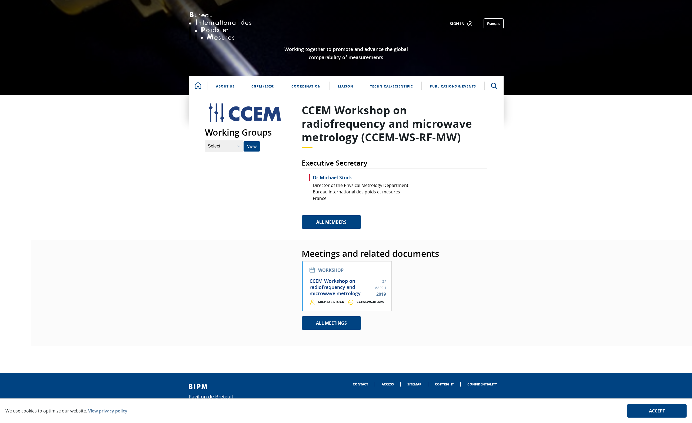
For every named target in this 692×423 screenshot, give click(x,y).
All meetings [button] (331, 323)
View (252, 146)
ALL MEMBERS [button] (331, 222)
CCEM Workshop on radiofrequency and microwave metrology (335, 287)
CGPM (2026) (263, 86)
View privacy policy (107, 411)
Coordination (306, 86)
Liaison (345, 86)
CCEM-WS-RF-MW (370, 302)
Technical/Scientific (391, 86)
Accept (657, 411)
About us (225, 86)
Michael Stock (331, 302)
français (493, 23)
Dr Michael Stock (332, 177)
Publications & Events (453, 86)
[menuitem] (360, 384)
